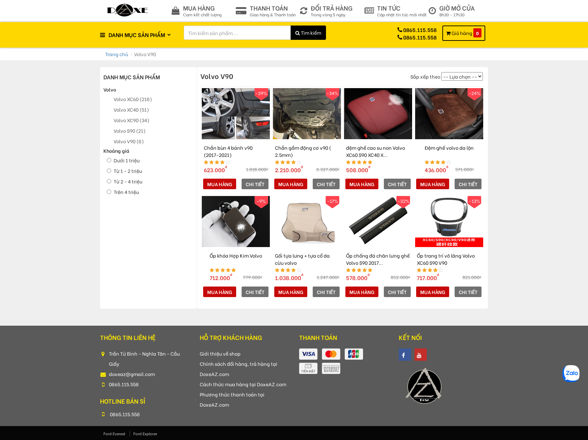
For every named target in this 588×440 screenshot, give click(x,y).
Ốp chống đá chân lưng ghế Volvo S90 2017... (378, 259)
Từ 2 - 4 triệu (128, 181)
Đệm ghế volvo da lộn (449, 147)
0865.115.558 (124, 384)
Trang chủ (116, 54)
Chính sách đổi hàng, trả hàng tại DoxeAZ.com (238, 368)
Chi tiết (255, 184)
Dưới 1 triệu (127, 160)
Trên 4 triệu (126, 191)
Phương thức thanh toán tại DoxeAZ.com (232, 399)
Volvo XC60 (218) (133, 98)
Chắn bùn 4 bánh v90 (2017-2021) (228, 151)
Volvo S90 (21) (130, 130)
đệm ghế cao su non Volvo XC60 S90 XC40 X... (375, 151)
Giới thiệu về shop (220, 353)
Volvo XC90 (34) (131, 120)
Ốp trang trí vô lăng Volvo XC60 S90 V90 (446, 259)
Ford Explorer (145, 433)
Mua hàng (219, 184)
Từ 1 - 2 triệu (128, 170)
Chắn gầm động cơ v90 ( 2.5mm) (303, 151)
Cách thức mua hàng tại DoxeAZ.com (243, 384)
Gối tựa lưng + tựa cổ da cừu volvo (302, 259)
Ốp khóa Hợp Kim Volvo (236, 255)
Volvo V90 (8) (129, 141)
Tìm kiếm (310, 32)
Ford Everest (114, 433)
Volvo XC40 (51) (131, 109)
